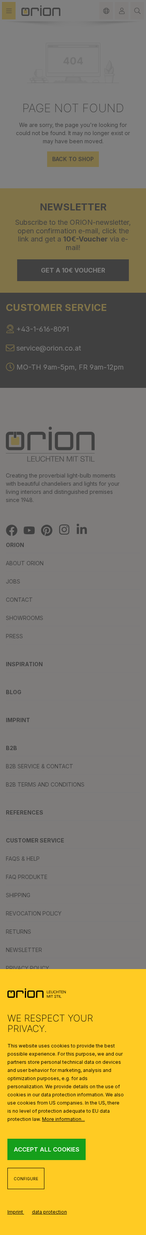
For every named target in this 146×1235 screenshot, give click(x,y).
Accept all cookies (46, 1149)
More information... (63, 1119)
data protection (49, 1212)
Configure (26, 1178)
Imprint (15, 1212)
